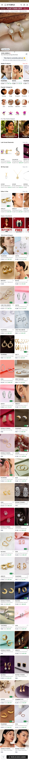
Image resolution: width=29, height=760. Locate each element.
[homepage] (9, 5)
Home (2, 11)
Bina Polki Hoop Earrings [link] (24, 11)
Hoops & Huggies (14, 11)
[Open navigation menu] (2, 5)
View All (25, 63)
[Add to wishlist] (3, 757)
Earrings (7, 11)
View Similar (6, 49)
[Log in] (27, 5)
